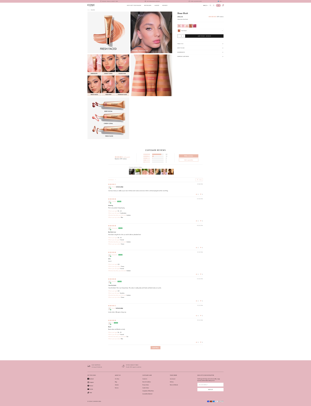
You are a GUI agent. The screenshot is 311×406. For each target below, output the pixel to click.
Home (88, 9)
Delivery (172, 382)
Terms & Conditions (146, 382)
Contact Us (144, 379)
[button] (213, 16)
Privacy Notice (145, 385)
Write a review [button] (188, 156)
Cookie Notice (145, 388)
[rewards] (218, 5)
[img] (112, 184)
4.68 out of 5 (126, 157)
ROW (221, 1)
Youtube (91, 389)
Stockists (117, 385)
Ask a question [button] (188, 160)
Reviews (117, 388)
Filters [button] (200, 179)
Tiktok (90, 392)
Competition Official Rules (148, 391)
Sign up (210, 389)
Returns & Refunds (174, 385)
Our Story (117, 379)
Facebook (91, 379)
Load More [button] (155, 347)
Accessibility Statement (147, 394)
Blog (116, 382)
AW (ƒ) (205, 5)
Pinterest (91, 385)
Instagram (91, 382)
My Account (172, 379)
